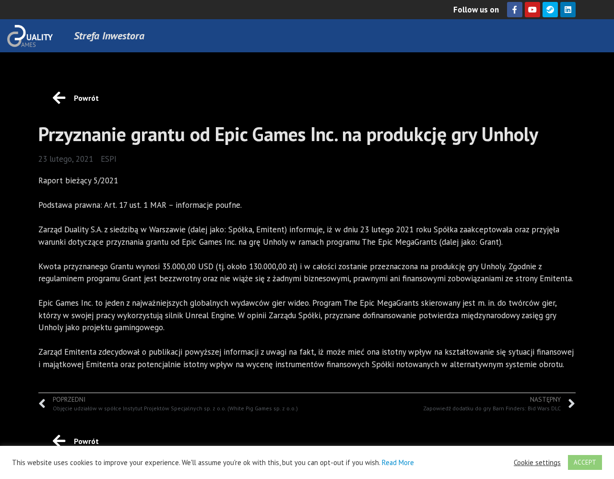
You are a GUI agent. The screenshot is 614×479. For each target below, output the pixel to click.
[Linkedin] (568, 9)
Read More (398, 462)
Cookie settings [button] (537, 462)
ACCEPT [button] (585, 462)
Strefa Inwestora (109, 35)
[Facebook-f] (514, 9)
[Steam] (550, 9)
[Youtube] (532, 9)
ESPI (109, 159)
